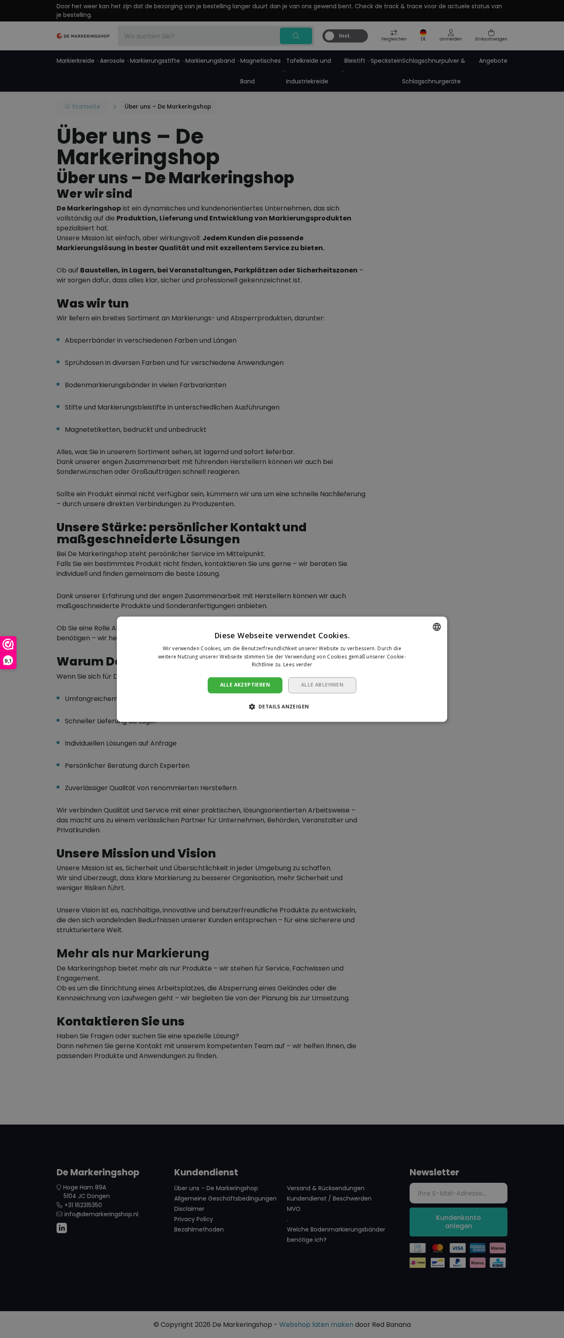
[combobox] (437, 627)
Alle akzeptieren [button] (245, 685)
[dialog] (282, 669)
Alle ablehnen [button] (322, 685)
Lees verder (297, 664)
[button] (282, 706)
